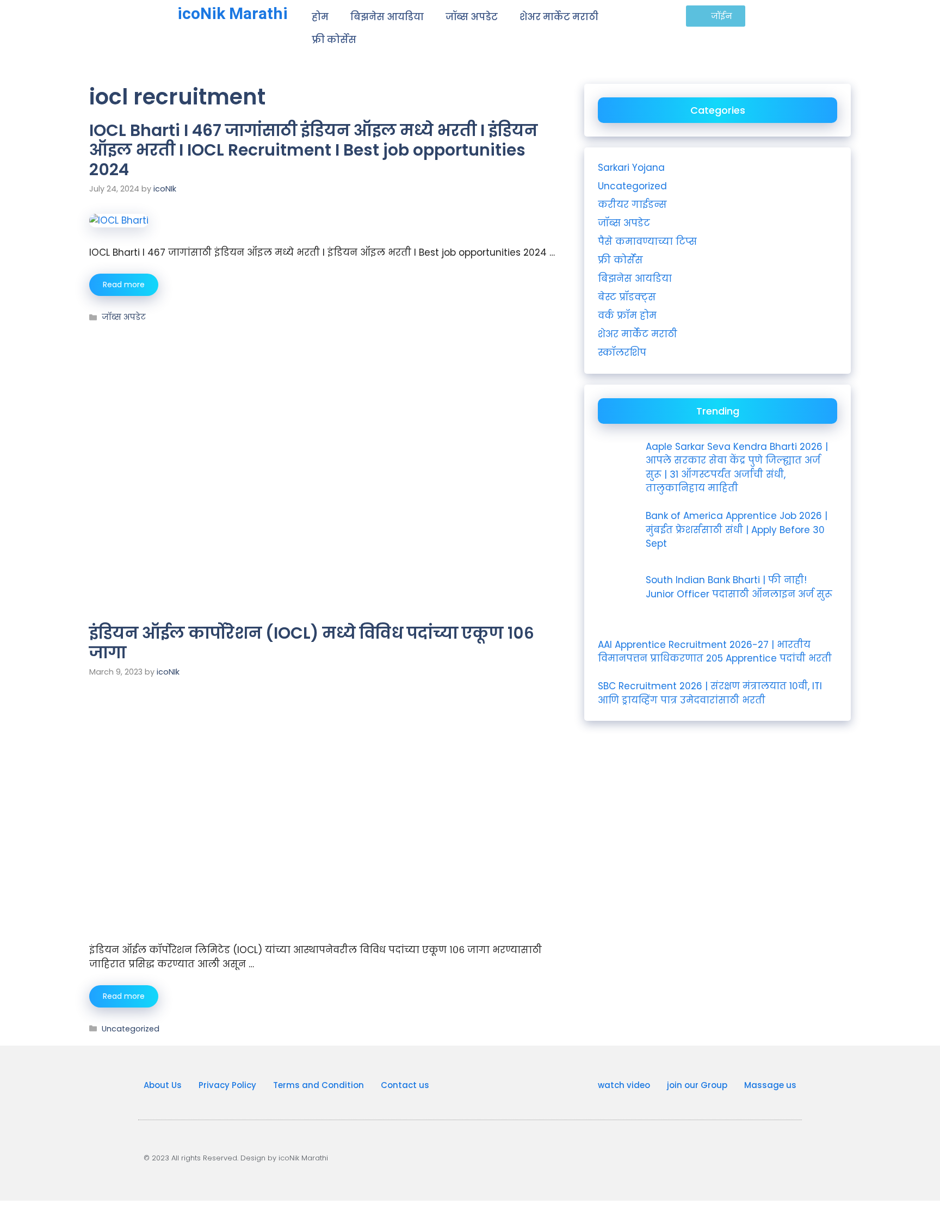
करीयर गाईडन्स (632, 204)
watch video (624, 1085)
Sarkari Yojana (631, 167)
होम (320, 16)
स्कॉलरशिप (622, 352)
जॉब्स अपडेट (472, 16)
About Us (163, 1085)
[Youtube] (660, 1155)
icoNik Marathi (232, 13)
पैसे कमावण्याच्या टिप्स (647, 241)
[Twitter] (782, 1155)
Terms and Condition (318, 1085)
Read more (124, 284)
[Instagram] (701, 1155)
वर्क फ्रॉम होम (627, 315)
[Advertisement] (323, 403)
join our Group (697, 1085)
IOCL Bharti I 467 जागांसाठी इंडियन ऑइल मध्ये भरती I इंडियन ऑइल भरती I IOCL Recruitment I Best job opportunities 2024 (313, 150)
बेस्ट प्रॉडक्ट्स (627, 297)
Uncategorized (130, 1028)
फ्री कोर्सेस (334, 39)
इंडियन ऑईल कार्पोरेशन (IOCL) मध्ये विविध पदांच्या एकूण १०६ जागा (311, 642)
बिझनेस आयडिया (387, 16)
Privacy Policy (227, 1085)
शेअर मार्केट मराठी (559, 16)
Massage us (770, 1085)
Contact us (405, 1085)
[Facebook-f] (742, 1155)
